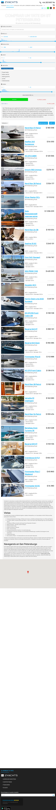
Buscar (14, 99)
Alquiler (3, 5)
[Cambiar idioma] (53, 8)
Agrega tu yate (8, 770)
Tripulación (39, 5)
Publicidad (6, 785)
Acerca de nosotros (9, 779)
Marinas (33, 5)
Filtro (5, 103)
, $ (4, 33)
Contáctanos (7, 782)
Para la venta (10, 5)
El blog (5, 787)
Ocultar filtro (27, 95)
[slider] (0, 41)
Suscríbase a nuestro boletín (10, 792)
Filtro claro (50, 103)
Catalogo (16, 5)
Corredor (28, 5)
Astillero (22, 5)
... (43, 5)
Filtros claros (41, 99)
